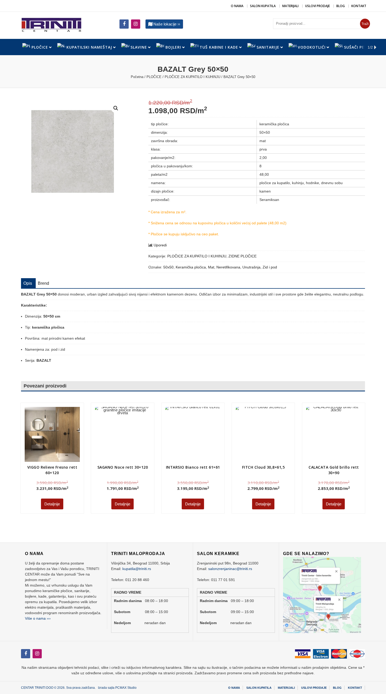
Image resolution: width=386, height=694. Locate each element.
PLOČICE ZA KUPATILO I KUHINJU (192, 77)
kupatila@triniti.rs (136, 569)
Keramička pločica (191, 267)
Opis (27, 283)
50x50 (168, 267)
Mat (211, 267)
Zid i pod (270, 267)
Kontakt (358, 6)
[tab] (28, 283)
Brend (43, 283)
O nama (237, 6)
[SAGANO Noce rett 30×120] (122, 434)
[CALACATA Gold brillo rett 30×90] (333, 434)
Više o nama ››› (38, 618)
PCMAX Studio (126, 688)
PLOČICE (154, 77)
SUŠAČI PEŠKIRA (360, 47)
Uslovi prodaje (317, 6)
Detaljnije (52, 504)
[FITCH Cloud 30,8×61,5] (257, 428)
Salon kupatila (263, 6)
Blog (340, 6)
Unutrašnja (251, 267)
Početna (137, 77)
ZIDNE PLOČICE (242, 256)
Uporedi (160, 245)
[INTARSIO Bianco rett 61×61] (182, 423)
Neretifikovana (228, 267)
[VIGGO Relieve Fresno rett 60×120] (52, 434)
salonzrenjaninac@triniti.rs (230, 569)
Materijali (290, 6)
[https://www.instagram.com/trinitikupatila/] (124, 24)
